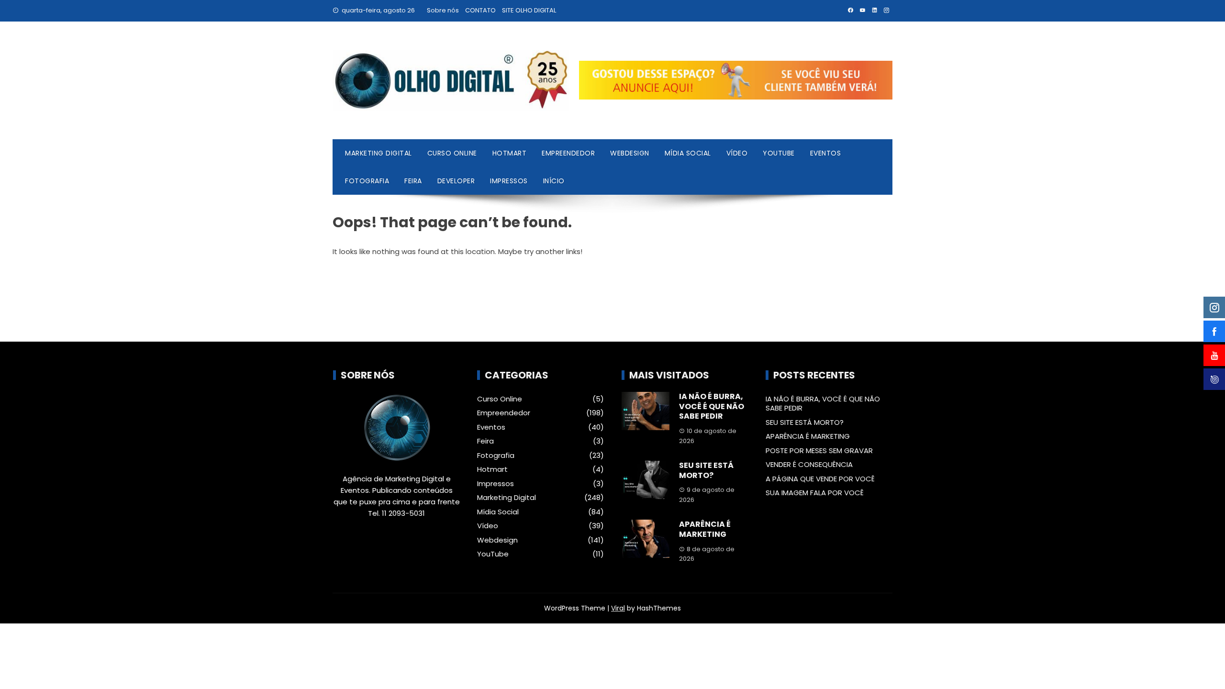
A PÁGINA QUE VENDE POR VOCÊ (820, 479)
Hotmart (509, 153)
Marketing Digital (378, 153)
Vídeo (737, 153)
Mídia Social (688, 153)
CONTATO (480, 10)
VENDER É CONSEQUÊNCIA (809, 464)
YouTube (779, 153)
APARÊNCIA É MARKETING (705, 529)
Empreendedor (568, 153)
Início (554, 181)
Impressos (509, 181)
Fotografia (367, 181)
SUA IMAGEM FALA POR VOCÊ (815, 493)
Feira (413, 181)
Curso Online (452, 153)
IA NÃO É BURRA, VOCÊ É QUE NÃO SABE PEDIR (711, 406)
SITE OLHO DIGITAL (529, 10)
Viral (618, 608)
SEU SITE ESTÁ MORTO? (706, 470)
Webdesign (629, 153)
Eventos (825, 153)
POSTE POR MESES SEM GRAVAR (819, 450)
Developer (456, 181)
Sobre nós (443, 10)
